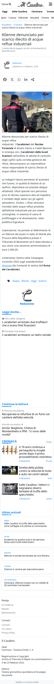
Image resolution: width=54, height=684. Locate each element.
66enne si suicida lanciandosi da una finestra (26, 556)
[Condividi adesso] (32, 79)
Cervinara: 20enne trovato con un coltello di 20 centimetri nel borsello (26, 584)
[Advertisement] (27, 372)
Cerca (5, 4)
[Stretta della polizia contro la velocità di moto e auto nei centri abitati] (10, 470)
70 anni (49, 461)
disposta (7, 265)
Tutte (49, 442)
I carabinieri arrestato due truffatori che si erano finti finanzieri (24, 323)
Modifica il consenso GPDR (27, 682)
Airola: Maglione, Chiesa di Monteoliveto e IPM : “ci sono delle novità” (24, 431)
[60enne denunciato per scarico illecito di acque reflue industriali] (5, 79)
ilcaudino (6, 24)
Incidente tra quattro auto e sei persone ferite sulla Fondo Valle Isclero (24, 541)
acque (16, 280)
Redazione (25, 461)
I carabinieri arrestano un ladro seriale (26, 335)
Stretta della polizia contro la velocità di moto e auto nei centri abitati (35, 471)
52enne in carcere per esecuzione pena (24, 569)
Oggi (34, 280)
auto (50, 478)
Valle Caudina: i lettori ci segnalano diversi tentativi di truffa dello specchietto (34, 489)
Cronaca (18, 24)
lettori (49, 499)
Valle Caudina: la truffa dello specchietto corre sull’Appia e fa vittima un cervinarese (25, 524)
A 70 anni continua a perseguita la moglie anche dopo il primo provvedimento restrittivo (35, 452)
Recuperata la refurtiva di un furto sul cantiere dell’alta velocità (26, 415)
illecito (25, 280)
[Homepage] (30, 4)
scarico (42, 280)
